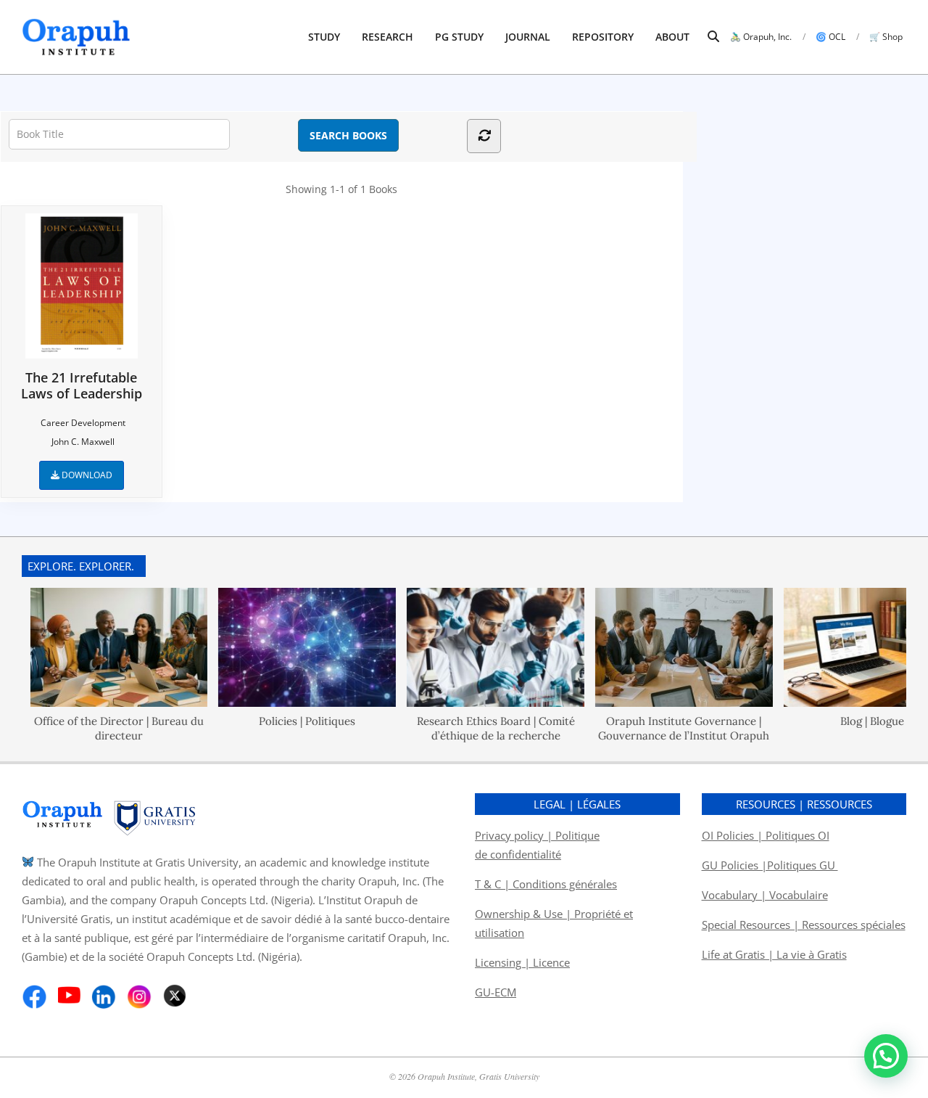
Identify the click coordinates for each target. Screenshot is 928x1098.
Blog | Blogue (856, 721)
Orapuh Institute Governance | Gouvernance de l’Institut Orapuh (668, 728)
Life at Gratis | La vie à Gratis (774, 954)
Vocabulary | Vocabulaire (765, 895)
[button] (886, 1056)
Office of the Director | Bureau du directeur (103, 728)
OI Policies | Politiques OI (765, 835)
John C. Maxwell (83, 441)
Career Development (83, 423)
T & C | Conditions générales (546, 884)
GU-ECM (495, 992)
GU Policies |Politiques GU (770, 865)
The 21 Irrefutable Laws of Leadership (81, 385)
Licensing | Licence (522, 962)
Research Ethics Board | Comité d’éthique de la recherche (480, 728)
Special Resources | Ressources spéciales (804, 924)
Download (85, 475)
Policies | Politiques (292, 721)
